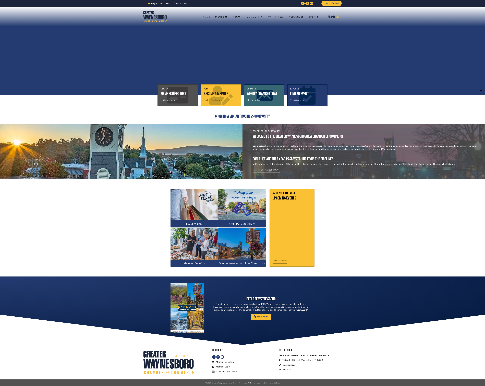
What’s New (275, 16)
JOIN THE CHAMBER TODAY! (266, 170)
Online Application (213, 100)
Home (206, 16)
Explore (294, 88)
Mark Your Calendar (284, 193)
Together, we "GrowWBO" (267, 131)
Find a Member (168, 100)
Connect (251, 88)
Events (314, 16)
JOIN (206, 88)
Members (221, 16)
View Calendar (297, 100)
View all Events (280, 260)
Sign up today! (253, 100)
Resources (296, 16)
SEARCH (164, 88)
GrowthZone (275, 383)
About (237, 16)
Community (254, 16)
